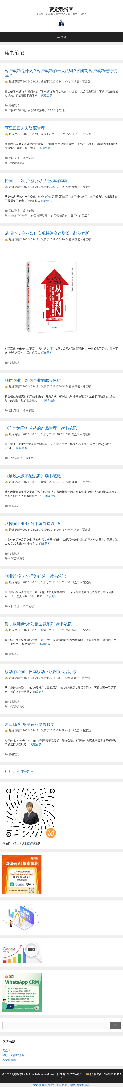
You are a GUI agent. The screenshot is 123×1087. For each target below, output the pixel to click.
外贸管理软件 (39, 215)
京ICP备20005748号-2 (69, 1074)
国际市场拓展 (16, 110)
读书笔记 (13, 105)
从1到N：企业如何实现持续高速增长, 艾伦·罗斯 (47, 233)
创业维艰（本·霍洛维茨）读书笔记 (35, 576)
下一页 (27, 771)
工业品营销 (15, 458)
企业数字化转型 (18, 215)
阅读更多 (46, 95)
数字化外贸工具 (80, 215)
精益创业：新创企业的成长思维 (33, 380)
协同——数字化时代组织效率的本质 (37, 180)
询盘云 (6, 1050)
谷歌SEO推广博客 (13, 1055)
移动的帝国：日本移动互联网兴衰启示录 (41, 671)
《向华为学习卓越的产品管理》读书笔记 (41, 428)
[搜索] (115, 1025)
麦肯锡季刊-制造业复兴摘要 (30, 724)
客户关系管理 (56, 110)
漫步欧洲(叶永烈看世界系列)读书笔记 (38, 624)
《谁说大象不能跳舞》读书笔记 (33, 475)
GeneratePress (45, 1074)
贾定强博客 (61, 9)
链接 (29, 843)
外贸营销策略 (36, 110)
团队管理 (13, 158)
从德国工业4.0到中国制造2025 (32, 523)
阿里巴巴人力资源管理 (25, 128)
